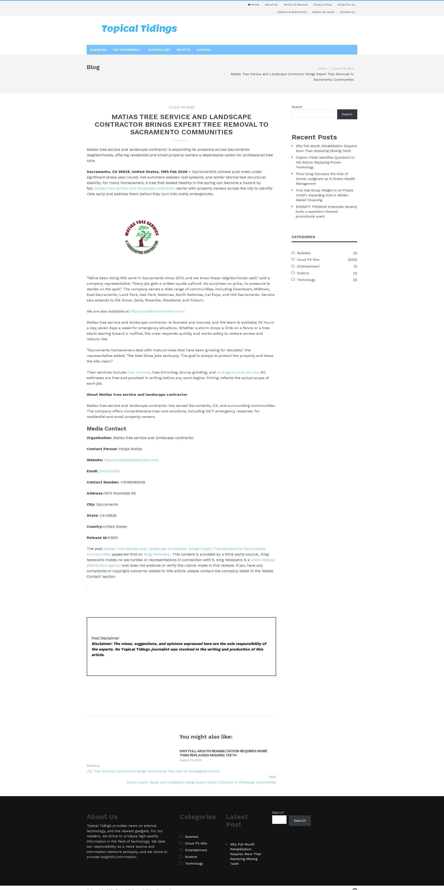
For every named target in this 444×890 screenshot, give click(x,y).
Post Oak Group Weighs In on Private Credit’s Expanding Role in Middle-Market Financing (324, 195)
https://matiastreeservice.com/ (157, 311)
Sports (183, 50)
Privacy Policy (322, 4)
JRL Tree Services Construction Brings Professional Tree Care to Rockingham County (153, 771)
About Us (271, 4)
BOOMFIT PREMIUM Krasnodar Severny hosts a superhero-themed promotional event (326, 211)
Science (204, 50)
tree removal (138, 372)
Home (254, 4)
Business (98, 50)
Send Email (109, 471)
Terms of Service (296, 4)
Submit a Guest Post (292, 12)
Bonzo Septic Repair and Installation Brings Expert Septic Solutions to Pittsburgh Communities (201, 782)
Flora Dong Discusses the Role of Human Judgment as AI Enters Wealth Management (325, 178)
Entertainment (127, 50)
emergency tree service (238, 372)
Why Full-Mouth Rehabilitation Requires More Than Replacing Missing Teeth (223, 753)
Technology (158, 50)
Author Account (323, 12)
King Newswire (157, 554)
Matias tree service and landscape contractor (135, 188)
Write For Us (346, 4)
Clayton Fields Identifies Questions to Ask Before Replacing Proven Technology (325, 162)
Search (297, 107)
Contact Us (347, 12)
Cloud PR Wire (181, 107)
